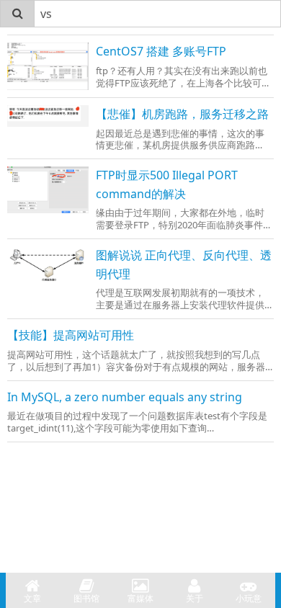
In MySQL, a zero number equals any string (124, 397)
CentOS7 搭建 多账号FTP (161, 51)
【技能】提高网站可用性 (70, 335)
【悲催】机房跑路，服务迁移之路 (182, 114)
